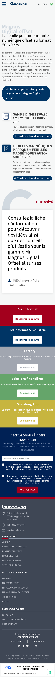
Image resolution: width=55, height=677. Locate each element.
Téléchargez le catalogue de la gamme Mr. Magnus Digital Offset (25, 93)
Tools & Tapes (9, 597)
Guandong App (9, 624)
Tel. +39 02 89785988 (15, 525)
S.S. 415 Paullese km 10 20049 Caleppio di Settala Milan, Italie (18, 516)
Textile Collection (12, 565)
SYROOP (34, 637)
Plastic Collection (12, 551)
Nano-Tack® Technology (14, 546)
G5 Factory (7, 615)
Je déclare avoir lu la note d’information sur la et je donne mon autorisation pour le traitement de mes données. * (29, 468)
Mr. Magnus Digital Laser (15, 588)
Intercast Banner (11, 560)
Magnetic (7, 578)
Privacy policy (38, 641)
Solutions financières (14, 619)
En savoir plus (27, 367)
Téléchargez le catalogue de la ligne (34, 136)
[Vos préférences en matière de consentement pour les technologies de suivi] (50, 672)
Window (6, 542)
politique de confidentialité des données (24, 467)
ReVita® (6, 601)
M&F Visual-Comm (10, 583)
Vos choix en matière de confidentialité (30, 667)
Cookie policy (16, 641)
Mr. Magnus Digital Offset (15, 592)
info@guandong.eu (15, 530)
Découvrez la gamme (27, 319)
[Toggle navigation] (4, 4)
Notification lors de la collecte (20, 673)
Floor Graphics (10, 556)
